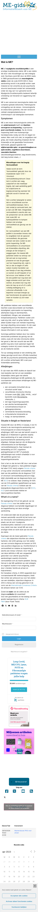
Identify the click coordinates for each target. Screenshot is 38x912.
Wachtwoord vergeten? (19, 652)
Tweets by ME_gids (19, 807)
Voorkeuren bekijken (19, 907)
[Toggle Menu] (19, 57)
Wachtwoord (7, 624)
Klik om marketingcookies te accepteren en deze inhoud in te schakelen (19, 807)
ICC (6, 481)
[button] (35, 886)
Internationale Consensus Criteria (24, 585)
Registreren (19, 644)
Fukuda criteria (29, 468)
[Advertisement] (19, 33)
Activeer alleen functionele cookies (19, 901)
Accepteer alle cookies (19, 896)
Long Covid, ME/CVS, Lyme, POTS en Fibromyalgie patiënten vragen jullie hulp (19, 669)
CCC (33, 488)
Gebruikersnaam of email (12, 615)
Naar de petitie (19, 689)
